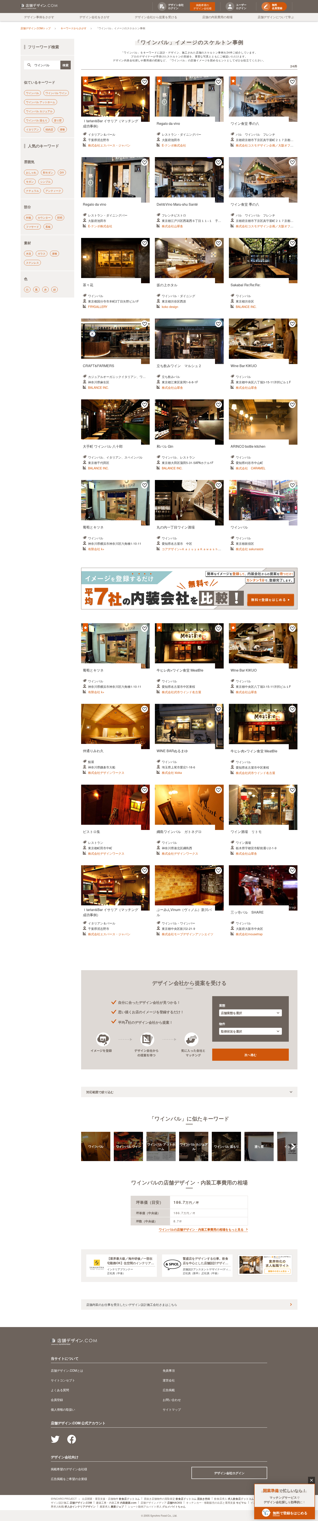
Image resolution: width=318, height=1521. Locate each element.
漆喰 (62, 129)
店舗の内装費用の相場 (217, 17)
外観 (28, 217)
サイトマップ (172, 1409)
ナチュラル (32, 190)
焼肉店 (49, 129)
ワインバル (32, 93)
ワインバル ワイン (56, 93)
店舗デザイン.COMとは (67, 1370)
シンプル (45, 181)
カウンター (44, 217)
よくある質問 (60, 1390)
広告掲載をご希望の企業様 (69, 1479)
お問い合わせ (172, 1399)
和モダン (48, 172)
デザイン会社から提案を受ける (156, 17)
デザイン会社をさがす (94, 17)
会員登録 (57, 1399)
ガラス (41, 253)
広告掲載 (169, 1390)
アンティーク (53, 190)
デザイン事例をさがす (39, 17)
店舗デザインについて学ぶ (276, 17)
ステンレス (32, 262)
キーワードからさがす (74, 28)
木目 (28, 253)
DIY (62, 172)
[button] (293, 1146)
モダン (30, 181)
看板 (48, 226)
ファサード (32, 226)
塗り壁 (58, 120)
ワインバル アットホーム (40, 102)
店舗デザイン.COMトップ (36, 28)
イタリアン (32, 129)
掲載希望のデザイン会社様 (202, 6)
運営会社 (169, 1380)
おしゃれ (31, 172)
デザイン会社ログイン (229, 1473)
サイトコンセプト (63, 1380)
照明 (59, 217)
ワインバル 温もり (36, 120)
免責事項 (169, 1370)
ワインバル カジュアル (39, 111)
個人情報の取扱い (63, 1409)
